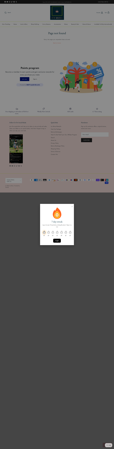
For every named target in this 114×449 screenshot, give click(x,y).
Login (57, 241)
